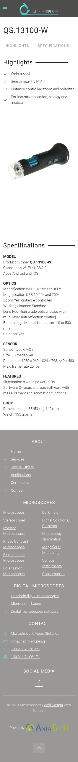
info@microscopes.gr (28, 641)
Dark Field (50, 512)
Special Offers (22, 467)
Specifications (53, 45)
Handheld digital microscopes (35, 596)
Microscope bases (26, 603)
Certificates (20, 482)
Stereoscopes (14, 520)
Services (18, 459)
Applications (21, 475)
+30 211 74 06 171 (25, 657)
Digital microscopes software (34, 611)
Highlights (17, 45)
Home (16, 451)
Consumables (53, 574)
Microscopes (14, 512)
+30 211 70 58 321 (25, 649)
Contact (17, 490)
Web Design (53, 705)
